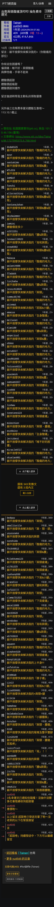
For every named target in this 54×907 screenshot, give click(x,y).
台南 (20, 852)
